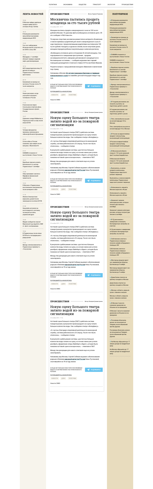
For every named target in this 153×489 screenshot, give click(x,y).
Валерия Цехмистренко (96, 112)
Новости (54, 95)
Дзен (63, 95)
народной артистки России (75, 170)
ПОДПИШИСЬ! (96, 86)
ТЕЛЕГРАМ (72, 95)
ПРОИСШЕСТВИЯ (59, 14)
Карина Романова (97, 14)
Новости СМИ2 (55, 100)
